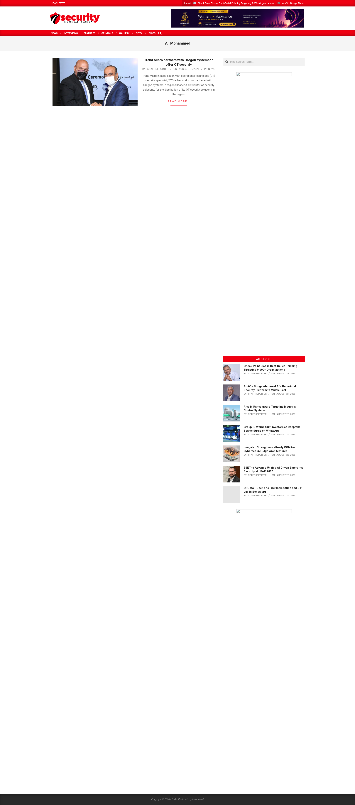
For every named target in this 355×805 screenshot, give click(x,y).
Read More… (179, 101)
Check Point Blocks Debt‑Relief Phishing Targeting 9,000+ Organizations (236, 3)
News (211, 68)
